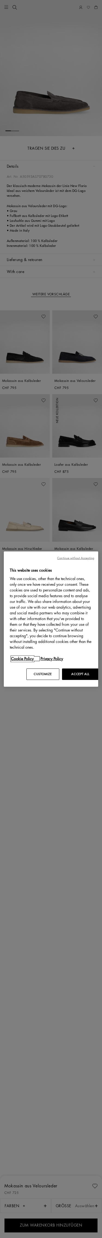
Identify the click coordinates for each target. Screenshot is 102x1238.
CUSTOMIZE (43, 673)
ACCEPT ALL (80, 673)
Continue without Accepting (75, 558)
